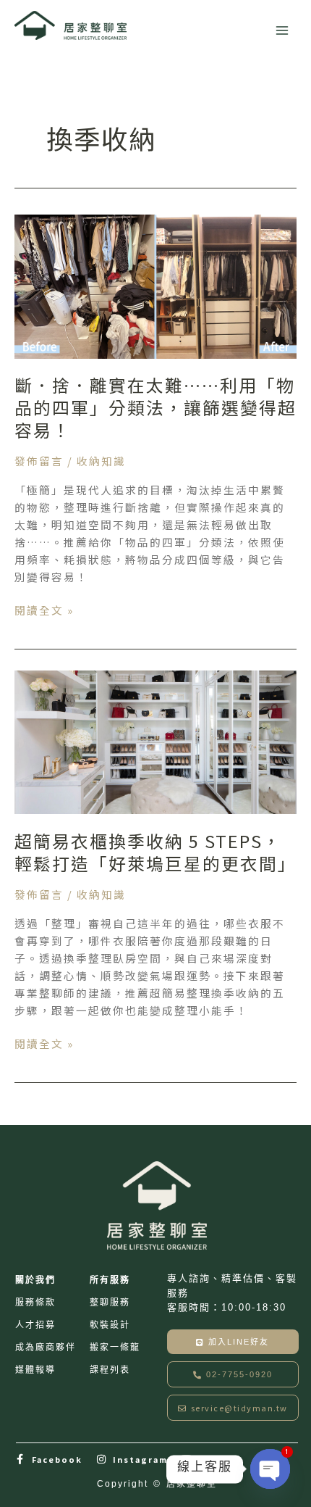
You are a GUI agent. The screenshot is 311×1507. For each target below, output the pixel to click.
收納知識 (101, 460)
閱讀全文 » (44, 610)
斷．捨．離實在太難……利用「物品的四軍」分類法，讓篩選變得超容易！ (155, 407)
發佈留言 (39, 460)
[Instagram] (102, 1459)
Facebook (57, 1459)
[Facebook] (21, 1459)
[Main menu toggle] (282, 30)
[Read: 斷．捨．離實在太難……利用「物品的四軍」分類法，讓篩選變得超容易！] (155, 284)
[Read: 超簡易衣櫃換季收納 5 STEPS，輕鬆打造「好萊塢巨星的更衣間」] (155, 740)
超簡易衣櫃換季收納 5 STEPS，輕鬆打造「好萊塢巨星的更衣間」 (155, 852)
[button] (233, 1374)
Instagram (140, 1459)
